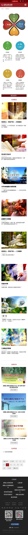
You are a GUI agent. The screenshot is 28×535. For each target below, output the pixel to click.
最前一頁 (6, 461)
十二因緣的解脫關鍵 (7, 451)
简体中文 (23, 2)
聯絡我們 (14, 502)
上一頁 (12, 461)
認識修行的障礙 (6, 219)
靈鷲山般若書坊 (20, 494)
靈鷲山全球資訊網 (8, 482)
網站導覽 (20, 502)
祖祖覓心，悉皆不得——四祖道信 (11, 122)
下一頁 (9, 468)
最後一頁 (15, 468)
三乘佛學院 (20, 487)
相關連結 (7, 504)
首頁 (2, 8)
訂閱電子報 (15, 1)
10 (4, 468)
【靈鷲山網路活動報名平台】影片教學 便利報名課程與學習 (13, 388)
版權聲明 (14, 504)
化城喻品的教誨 (6, 348)
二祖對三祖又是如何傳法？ (8, 255)
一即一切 (4, 316)
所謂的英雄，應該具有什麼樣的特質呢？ (11, 287)
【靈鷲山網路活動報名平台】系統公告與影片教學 (13, 414)
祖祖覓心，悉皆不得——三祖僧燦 (11, 251)
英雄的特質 (4, 283)
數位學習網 (14, 497)
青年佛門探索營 (8, 492)
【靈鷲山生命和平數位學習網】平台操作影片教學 (14, 440)
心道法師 (20, 482)
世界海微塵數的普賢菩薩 (8, 186)
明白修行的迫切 (6, 154)
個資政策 (20, 504)
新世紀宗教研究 (8, 494)
